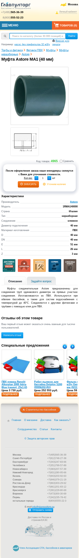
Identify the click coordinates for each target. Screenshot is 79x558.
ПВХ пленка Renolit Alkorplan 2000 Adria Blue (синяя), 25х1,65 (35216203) (14, 385)
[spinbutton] (42, 178)
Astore (74, 201)
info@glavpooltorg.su (43, 506)
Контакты (56, 429)
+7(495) (12, 12)
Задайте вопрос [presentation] (41, 281)
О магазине (30, 420)
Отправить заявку (42, 510)
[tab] (15, 281)
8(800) (13, 17)
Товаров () (68, 25)
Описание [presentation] (15, 281)
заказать (30, 184)
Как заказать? (62, 420)
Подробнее (10, 394)
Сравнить (68, 161)
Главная (16, 420)
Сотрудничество (27, 429)
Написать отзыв (12, 335)
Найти (71, 35)
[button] (49, 178)
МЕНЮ (13, 25)
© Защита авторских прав (40, 438)
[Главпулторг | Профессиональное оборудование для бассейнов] (16, 6)
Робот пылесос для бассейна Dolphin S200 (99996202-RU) (48, 384)
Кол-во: (28, 178)
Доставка (45, 420)
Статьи (44, 429)
